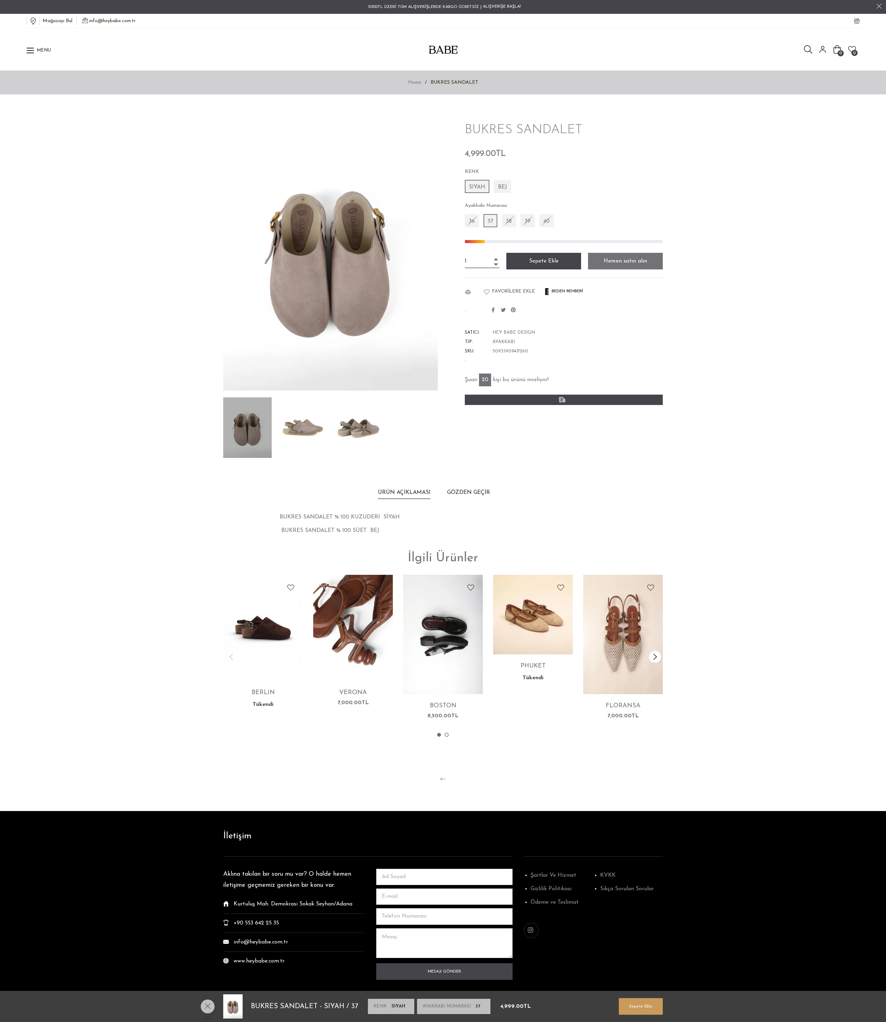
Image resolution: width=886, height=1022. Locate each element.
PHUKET (533, 666)
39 (528, 221)
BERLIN (263, 693)
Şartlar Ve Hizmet (553, 875)
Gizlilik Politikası (551, 889)
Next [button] (655, 657)
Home (414, 82)
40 (546, 221)
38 (509, 221)
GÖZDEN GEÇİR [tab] (469, 492)
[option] (263, 651)
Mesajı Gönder (444, 971)
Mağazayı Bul (56, 21)
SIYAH (477, 187)
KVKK (608, 875)
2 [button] (447, 735)
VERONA (353, 693)
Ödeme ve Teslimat (555, 902)
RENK (472, 171)
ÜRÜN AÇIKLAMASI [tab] (404, 492)
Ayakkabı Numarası (486, 205)
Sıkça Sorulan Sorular (627, 889)
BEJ (502, 187)
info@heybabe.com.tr (112, 21)
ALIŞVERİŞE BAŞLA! (502, 6)
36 (472, 221)
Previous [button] (231, 657)
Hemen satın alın (625, 261)
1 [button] (439, 735)
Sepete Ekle (640, 1006)
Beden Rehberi (566, 291)
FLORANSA (623, 706)
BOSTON (443, 706)
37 (490, 221)
